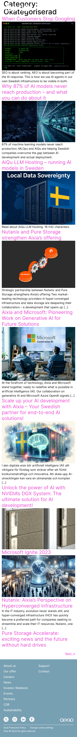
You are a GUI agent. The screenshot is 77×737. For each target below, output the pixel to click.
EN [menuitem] (58, 8)
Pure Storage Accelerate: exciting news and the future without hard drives (35, 639)
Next (70, 653)
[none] (60, 8)
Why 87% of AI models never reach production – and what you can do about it (35, 92)
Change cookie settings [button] (41, 728)
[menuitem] (60, 8)
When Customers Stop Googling (38, 19)
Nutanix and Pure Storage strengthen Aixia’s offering (31, 235)
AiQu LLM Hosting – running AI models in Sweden (36, 165)
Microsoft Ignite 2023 (26, 552)
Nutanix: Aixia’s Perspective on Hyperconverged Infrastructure (37, 603)
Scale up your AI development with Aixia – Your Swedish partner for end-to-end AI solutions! (36, 409)
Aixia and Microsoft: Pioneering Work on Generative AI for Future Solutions (37, 318)
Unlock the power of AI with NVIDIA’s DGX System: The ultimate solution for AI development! (33, 496)
